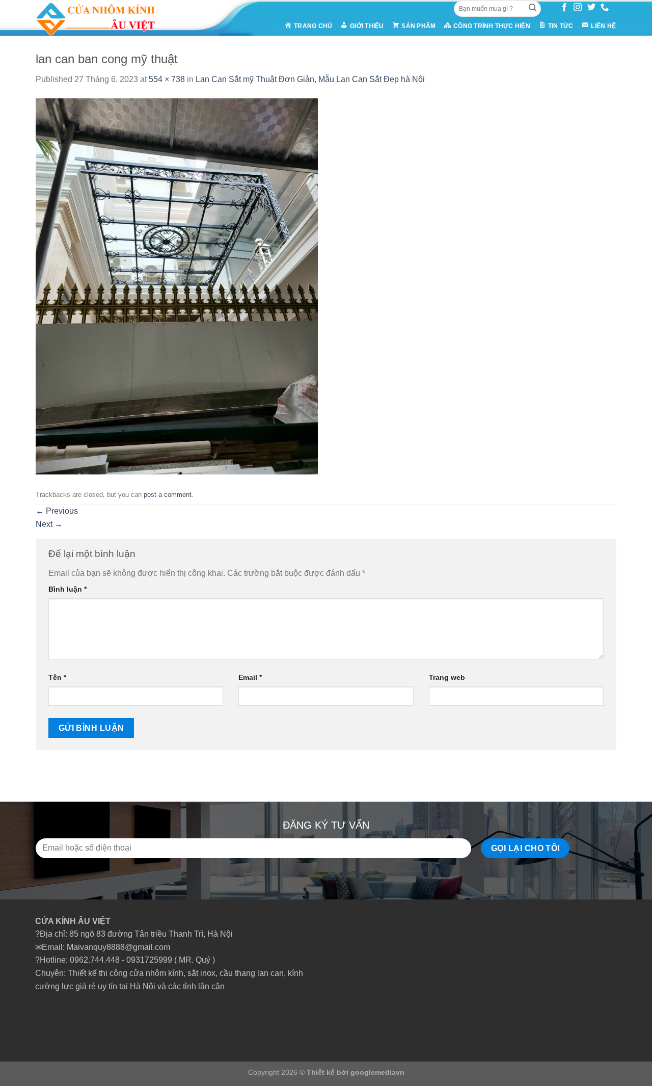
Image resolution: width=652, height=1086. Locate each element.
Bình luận (67, 589)
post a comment (168, 494)
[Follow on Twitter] (591, 7)
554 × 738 (167, 79)
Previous (57, 511)
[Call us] (605, 7)
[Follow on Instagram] (578, 7)
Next (49, 524)
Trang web (447, 677)
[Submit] (532, 9)
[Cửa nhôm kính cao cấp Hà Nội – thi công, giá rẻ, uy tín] (115, 18)
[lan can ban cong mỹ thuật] (177, 285)
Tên (57, 677)
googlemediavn (377, 1072)
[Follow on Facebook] (564, 7)
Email (250, 677)
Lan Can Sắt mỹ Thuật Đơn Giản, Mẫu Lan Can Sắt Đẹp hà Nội (310, 79)
